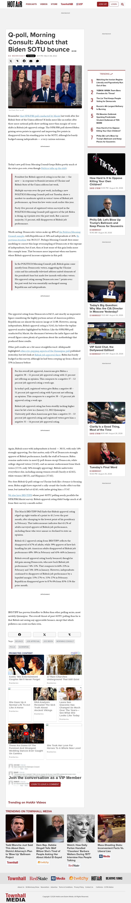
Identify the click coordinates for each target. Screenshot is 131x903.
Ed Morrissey (16, 56)
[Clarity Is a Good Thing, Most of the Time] (106, 412)
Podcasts (31, 4)
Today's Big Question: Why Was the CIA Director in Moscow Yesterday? (106, 308)
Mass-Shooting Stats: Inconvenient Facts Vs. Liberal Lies (111, 848)
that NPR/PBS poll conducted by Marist (40, 116)
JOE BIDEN (48, 641)
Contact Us (89, 887)
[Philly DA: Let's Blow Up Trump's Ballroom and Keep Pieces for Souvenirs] (106, 206)
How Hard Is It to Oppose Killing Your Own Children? (106, 181)
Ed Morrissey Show (32, 887)
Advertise (54, 887)
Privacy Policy (79, 887)
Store (54, 4)
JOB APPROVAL (33, 641)
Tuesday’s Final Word (103, 467)
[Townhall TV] (68, 4)
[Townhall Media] (15, 897)
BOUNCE (19, 641)
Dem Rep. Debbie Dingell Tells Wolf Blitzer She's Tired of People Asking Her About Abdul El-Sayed (49, 851)
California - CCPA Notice (104, 887)
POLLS (12, 647)
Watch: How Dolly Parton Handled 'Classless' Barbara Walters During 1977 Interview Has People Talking (79, 853)
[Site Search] (122, 4)
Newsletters (45, 887)
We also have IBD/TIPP (19, 495)
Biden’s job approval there (48, 354)
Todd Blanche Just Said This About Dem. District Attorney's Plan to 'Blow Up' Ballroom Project (19, 851)
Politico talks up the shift (53, 168)
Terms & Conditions (66, 887)
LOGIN (114, 4)
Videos (43, 4)
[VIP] (81, 4)
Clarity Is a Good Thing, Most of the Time (105, 428)
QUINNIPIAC (24, 647)
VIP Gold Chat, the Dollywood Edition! (102, 348)
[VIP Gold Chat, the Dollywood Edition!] (106, 333)
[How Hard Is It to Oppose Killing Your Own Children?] (106, 164)
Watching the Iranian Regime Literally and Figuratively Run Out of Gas (109, 82)
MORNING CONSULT (65, 641)
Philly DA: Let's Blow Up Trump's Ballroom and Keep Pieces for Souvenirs (109, 139)
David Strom (95, 188)
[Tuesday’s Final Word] (106, 453)
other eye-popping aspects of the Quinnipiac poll (45, 351)
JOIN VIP (103, 4)
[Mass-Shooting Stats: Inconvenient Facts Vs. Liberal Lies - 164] (111, 828)
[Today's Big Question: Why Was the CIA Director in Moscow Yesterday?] (106, 291)
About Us (21, 887)
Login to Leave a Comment (45, 784)
